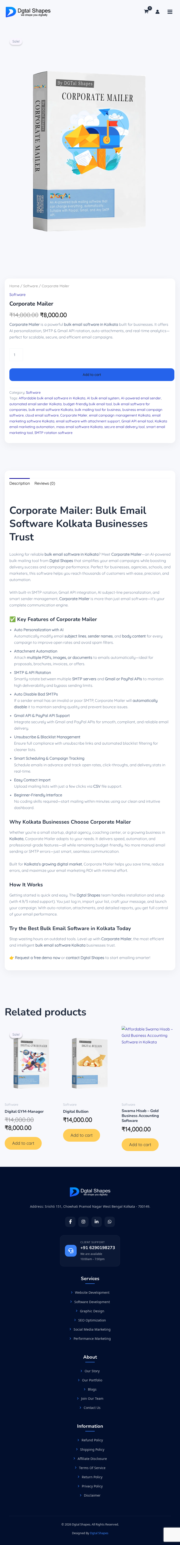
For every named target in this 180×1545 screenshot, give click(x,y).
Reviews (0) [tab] (44, 483)
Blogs (92, 1389)
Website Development (92, 1292)
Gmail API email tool (137, 421)
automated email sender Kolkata (35, 404)
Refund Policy (92, 1440)
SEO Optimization (92, 1320)
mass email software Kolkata (79, 427)
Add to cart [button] (23, 1143)
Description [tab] (19, 483)
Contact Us (92, 1407)
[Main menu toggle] (169, 11)
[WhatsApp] (110, 1222)
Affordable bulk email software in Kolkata (52, 398)
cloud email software (42, 415)
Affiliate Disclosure (92, 1458)
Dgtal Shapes (99, 1533)
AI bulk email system (103, 398)
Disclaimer (92, 1495)
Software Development (92, 1302)
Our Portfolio (92, 1380)
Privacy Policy (92, 1486)
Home (14, 286)
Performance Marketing (92, 1338)
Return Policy (92, 1477)
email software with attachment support (88, 421)
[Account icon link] (157, 12)
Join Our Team (92, 1398)
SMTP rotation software (53, 432)
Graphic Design (92, 1311)
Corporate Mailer (73, 415)
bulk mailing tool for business (98, 409)
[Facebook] (70, 1222)
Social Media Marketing (92, 1329)
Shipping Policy (92, 1449)
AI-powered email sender (141, 398)
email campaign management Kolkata (119, 415)
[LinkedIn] (96, 1222)
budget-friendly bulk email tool (87, 404)
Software (30, 286)
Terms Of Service (92, 1468)
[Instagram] (83, 1222)
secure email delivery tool (124, 427)
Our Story (92, 1371)
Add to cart (92, 374)
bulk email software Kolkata (51, 409)
